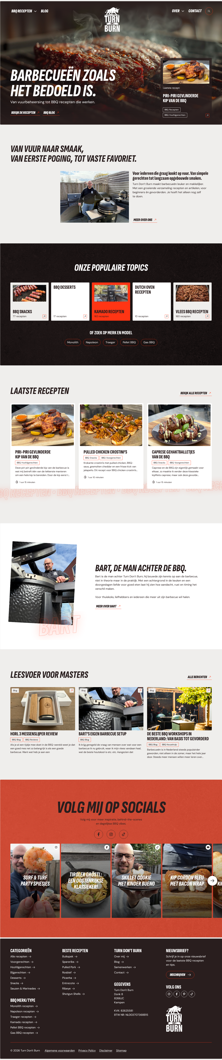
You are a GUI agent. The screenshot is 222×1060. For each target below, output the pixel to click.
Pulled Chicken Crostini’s (105, 452)
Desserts (16, 978)
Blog (44, 11)
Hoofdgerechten (20, 967)
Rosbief (67, 972)
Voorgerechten (19, 962)
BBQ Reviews (31, 739)
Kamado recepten (109, 312)
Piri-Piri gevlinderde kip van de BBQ (180, 98)
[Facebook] (98, 834)
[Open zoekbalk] (209, 11)
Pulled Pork (69, 967)
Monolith (72, 342)
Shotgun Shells (71, 994)
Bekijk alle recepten (193, 393)
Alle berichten (197, 677)
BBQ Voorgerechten (111, 457)
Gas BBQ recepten (22, 1033)
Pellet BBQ (129, 342)
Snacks (14, 983)
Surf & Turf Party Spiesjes (35, 880)
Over (175, 11)
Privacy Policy (87, 1050)
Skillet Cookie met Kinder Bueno (136, 880)
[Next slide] (212, 881)
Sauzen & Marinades (23, 988)
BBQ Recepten (21, 11)
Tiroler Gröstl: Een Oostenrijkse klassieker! (85, 881)
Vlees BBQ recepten (192, 312)
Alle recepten (18, 956)
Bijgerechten (18, 972)
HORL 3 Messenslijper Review (34, 734)
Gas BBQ (149, 342)
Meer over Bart (106, 606)
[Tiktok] (123, 834)
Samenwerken (123, 967)
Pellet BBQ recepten (23, 1027)
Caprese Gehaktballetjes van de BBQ (173, 454)
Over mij (119, 956)
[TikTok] (192, 994)
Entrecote (68, 983)
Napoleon (92, 342)
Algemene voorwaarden (60, 1050)
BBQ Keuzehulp (169, 744)
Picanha (67, 978)
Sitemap (121, 1050)
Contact (195, 11)
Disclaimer (105, 1050)
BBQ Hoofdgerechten (174, 115)
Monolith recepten (22, 1006)
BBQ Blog (49, 112)
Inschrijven (177, 975)
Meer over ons (143, 220)
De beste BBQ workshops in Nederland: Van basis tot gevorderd (178, 736)
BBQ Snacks (22, 312)
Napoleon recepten (22, 1011)
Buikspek (67, 956)
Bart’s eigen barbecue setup (102, 734)
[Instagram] (111, 834)
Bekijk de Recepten (23, 112)
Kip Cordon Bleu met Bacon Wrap (187, 880)
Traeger (110, 342)
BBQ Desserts (65, 287)
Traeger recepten (21, 1017)
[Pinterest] (184, 994)
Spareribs (68, 962)
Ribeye (66, 988)
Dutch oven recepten (145, 289)
